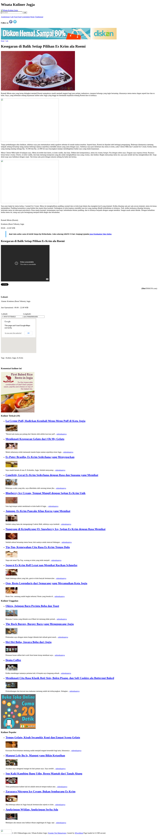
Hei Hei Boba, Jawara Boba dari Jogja (28, 642)
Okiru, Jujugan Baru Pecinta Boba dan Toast (32, 605)
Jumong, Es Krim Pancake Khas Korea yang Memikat (38, 511)
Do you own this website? (13, 333)
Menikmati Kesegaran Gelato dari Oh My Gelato (35, 438)
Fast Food (17, 17)
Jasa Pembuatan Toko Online (101, 234)
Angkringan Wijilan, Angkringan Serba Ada (32, 809)
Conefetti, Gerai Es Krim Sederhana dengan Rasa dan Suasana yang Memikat (52, 475)
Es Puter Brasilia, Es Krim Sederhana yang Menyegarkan (40, 457)
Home (2, 41)
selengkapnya (62, 434)
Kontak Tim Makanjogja (57, 833)
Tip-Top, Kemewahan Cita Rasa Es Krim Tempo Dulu (38, 547)
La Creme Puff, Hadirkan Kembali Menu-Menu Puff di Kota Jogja (45, 420)
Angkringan (5, 17)
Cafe (12, 17)
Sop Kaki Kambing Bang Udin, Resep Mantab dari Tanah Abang (44, 773)
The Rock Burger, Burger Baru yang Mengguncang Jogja (40, 623)
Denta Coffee (13, 660)
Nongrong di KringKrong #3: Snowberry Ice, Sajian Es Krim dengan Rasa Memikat (55, 529)
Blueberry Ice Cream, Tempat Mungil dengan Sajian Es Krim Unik (45, 493)
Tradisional (39, 17)
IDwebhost (79, 833)
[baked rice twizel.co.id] (17, 412)
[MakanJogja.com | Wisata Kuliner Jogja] (9, 10)
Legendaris (26, 17)
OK (28, 333)
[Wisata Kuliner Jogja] (6, 833)
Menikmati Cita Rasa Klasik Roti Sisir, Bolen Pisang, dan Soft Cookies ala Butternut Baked (60, 678)
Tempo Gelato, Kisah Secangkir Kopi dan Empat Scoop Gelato (43, 737)
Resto (32, 17)
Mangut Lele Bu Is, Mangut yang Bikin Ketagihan (35, 755)
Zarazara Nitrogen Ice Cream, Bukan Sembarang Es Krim (40, 791)
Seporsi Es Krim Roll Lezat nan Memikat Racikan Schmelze (41, 565)
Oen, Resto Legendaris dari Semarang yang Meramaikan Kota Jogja (46, 583)
